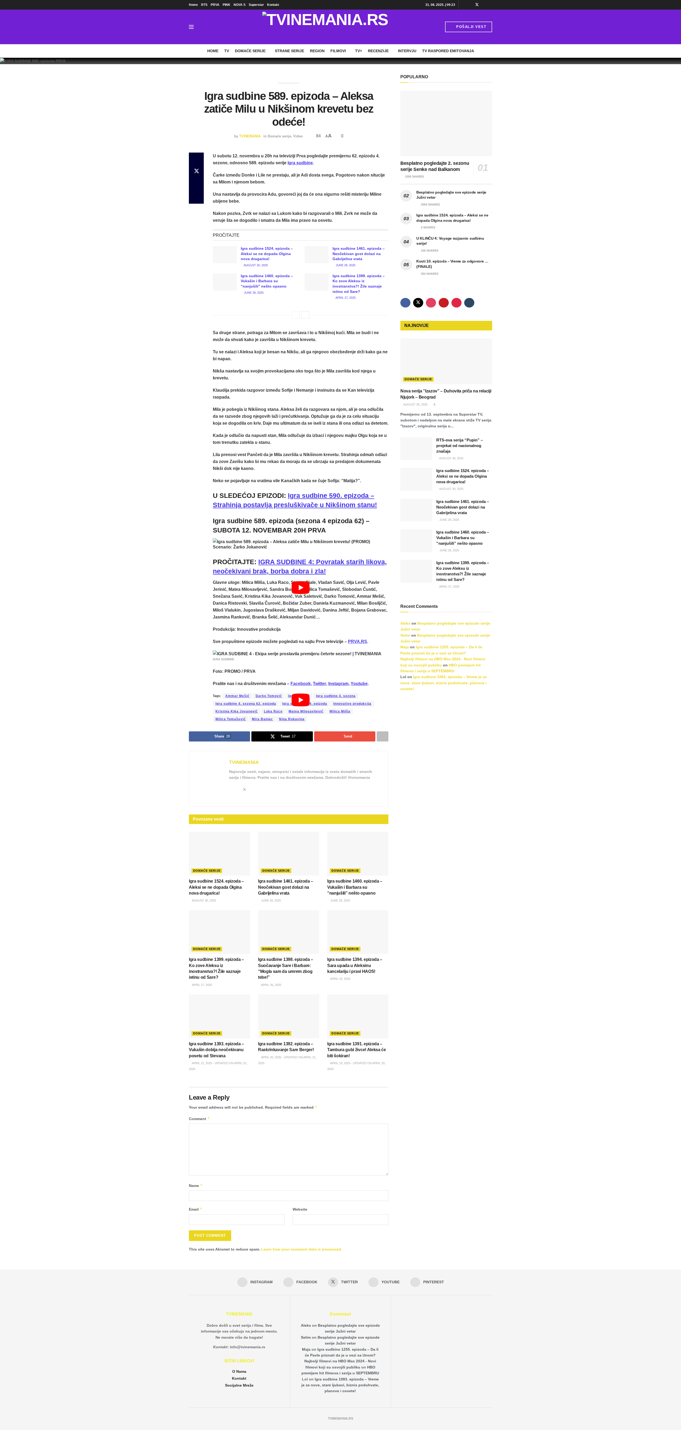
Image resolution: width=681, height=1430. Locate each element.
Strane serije (289, 51)
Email (195, 1209)
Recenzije (378, 51)
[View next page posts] (305, 315)
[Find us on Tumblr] (469, 303)
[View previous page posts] (296, 315)
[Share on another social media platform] (196, 197)
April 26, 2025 (270, 984)
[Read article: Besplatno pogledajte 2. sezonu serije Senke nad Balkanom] (446, 124)
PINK (226, 5)
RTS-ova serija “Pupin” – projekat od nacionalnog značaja (459, 445)
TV (226, 51)
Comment (199, 1118)
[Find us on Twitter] (477, 5)
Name (196, 1185)
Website (300, 1209)
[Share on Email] (196, 184)
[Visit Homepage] (325, 27)
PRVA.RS (357, 641)
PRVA (215, 5)
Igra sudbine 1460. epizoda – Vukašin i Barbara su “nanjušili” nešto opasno (267, 281)
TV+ (358, 51)
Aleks (405, 623)
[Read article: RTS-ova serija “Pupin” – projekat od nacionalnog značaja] (416, 448)
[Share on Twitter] (196, 171)
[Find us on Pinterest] (490, 5)
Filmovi (338, 51)
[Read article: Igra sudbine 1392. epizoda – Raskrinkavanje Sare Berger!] (288, 1016)
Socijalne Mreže (239, 1385)
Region (317, 51)
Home (193, 5)
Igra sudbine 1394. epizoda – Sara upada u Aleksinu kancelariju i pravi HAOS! (354, 965)
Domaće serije (250, 51)
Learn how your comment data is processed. (301, 1249)
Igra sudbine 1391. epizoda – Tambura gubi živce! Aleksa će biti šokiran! (356, 1050)
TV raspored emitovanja (448, 51)
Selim (405, 635)
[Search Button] (203, 27)
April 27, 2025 (345, 297)
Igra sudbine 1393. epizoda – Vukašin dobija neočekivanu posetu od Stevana (216, 1050)
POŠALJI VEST (471, 27)
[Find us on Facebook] (469, 5)
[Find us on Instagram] (463, 5)
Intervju (407, 51)
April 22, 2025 (340, 978)
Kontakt (273, 5)
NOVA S (240, 5)
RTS (204, 5)
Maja (404, 647)
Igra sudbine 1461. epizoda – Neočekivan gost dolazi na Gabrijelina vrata (359, 253)
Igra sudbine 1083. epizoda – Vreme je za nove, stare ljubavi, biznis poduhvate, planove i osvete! (443, 683)
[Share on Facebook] (196, 159)
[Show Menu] (191, 27)
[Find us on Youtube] (484, 5)
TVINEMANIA (250, 136)
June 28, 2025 (345, 265)
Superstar (256, 5)
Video (298, 136)
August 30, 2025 (255, 265)
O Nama (239, 1371)
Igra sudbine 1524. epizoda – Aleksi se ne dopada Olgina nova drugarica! (267, 253)
